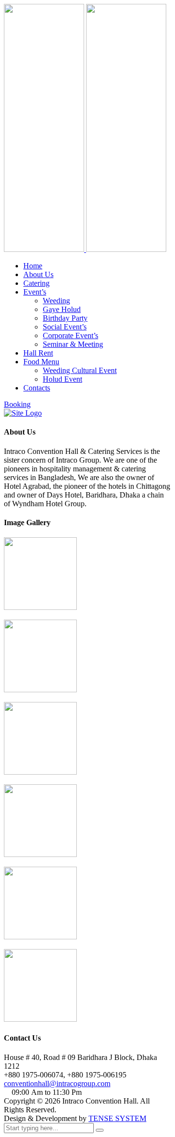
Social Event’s (65, 327)
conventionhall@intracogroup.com (57, 1083)
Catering (36, 283)
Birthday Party (65, 318)
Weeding (56, 300)
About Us (38, 274)
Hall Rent (38, 353)
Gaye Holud (62, 309)
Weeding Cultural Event (80, 370)
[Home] (23, 413)
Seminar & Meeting (73, 344)
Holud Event (62, 379)
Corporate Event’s (70, 335)
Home (32, 266)
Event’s (34, 292)
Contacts (36, 388)
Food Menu (41, 362)
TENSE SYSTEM (117, 1118)
